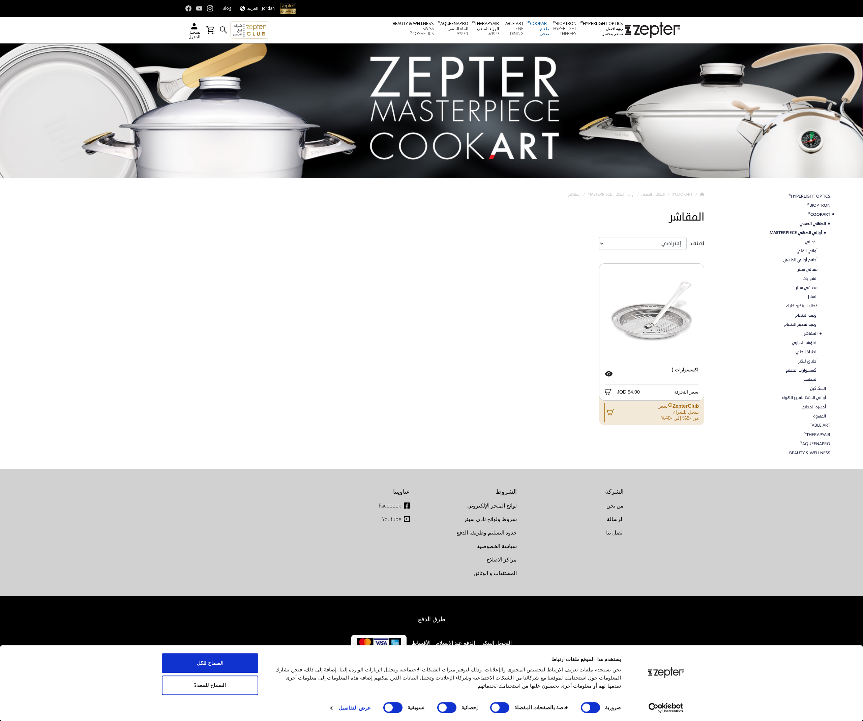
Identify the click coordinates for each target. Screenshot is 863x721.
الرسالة (615, 519)
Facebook (390, 506)
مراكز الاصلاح (501, 560)
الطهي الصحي (652, 194)
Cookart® (682, 194)
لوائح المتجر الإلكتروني (492, 506)
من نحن (615, 506)
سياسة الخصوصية (497, 546)
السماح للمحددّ (210, 685)
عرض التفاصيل (355, 708)
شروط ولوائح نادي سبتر (490, 519)
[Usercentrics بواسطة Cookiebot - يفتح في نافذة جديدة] (665, 708)
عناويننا (401, 492)
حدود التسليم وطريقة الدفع (486, 533)
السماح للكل (210, 663)
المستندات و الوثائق (495, 573)
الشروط (506, 492)
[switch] (501, 707)
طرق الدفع (431, 619)
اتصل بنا (615, 533)
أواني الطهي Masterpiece (610, 194)
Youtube (391, 519)
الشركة (614, 492)
